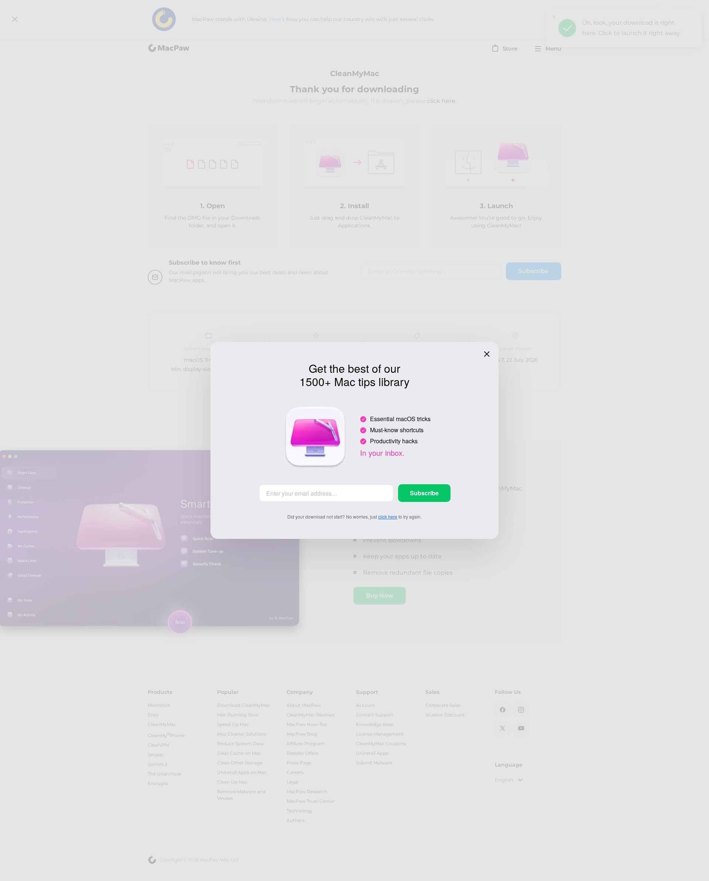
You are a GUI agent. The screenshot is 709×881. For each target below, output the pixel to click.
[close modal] (486, 354)
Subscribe (424, 493)
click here (387, 516)
